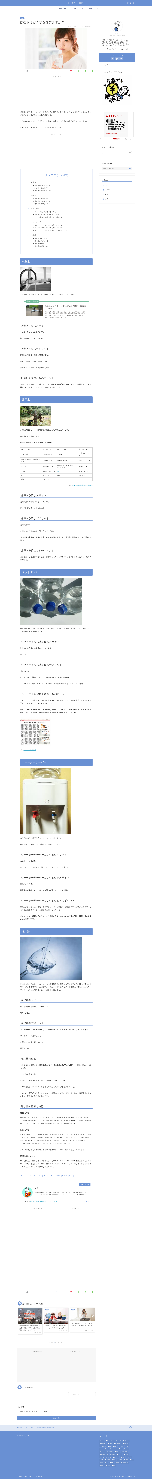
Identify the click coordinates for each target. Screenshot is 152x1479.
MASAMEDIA (76, 3)
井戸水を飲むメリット (42, 198)
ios (110, 1446)
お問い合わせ (38, 1476)
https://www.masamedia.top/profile (46, 1201)
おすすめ (111, 1451)
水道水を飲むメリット (42, 185)
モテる (109, 1457)
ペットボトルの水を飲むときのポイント (48, 217)
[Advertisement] (56, 93)
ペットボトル (36, 209)
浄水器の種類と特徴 (41, 246)
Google (126, 1443)
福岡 (118, 1462)
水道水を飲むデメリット (43, 188)
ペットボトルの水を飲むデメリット (47, 214)
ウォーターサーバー (38, 222)
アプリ (117, 1451)
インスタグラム (104, 1454)
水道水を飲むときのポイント (45, 190)
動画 (127, 1459)
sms (121, 1449)
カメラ (113, 1454)
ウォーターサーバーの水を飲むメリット (48, 225)
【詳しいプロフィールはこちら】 (116, 49)
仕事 (123, 1457)
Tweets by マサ (104, 65)
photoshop (114, 1449)
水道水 (33, 182)
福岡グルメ (125, 1462)
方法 (102, 1462)
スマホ (73, 9)
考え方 (102, 1465)
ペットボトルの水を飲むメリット (46, 212)
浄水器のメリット (41, 238)
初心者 (120, 1459)
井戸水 (33, 195)
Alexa (102, 1440)
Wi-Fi (127, 1449)
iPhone (121, 1446)
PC (82, 9)
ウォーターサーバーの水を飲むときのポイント (51, 230)
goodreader (118, 1443)
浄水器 (33, 235)
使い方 (129, 1457)
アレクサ (125, 1451)
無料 (112, 1462)
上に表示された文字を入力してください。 (32, 1411)
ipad (115, 1446)
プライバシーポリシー (25, 1476)
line (128, 1446)
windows (103, 1451)
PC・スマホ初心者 (59, 9)
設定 (109, 1465)
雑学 (99, 9)
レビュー (116, 1457)
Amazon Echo (110, 1440)
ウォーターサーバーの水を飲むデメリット (49, 228)
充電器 (108, 1459)
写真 (114, 1459)
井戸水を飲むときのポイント (45, 204)
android (119, 1440)
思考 (132, 1459)
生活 (90, 9)
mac (102, 1449)
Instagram (103, 1446)
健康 (22, 18)
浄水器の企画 (39, 243)
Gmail (110, 1443)
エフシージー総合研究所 (29, 750)
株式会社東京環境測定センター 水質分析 (82, 485)
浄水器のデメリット (41, 241)
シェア (120, 1454)
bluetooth (127, 1440)
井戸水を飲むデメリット (43, 201)
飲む (71, 1176)
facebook (103, 1443)
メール (102, 1457)
